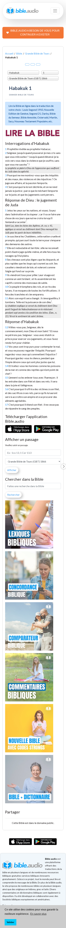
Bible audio (51, 858)
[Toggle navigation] (55, 11)
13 (6, 346)
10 (6, 286)
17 (6, 404)
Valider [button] (10, 922)
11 (6, 298)
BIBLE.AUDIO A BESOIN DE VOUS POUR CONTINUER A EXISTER (35, 32)
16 (6, 389)
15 (6, 377)
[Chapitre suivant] (63, 466)
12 (6, 327)
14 (6, 365)
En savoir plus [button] (38, 914)
